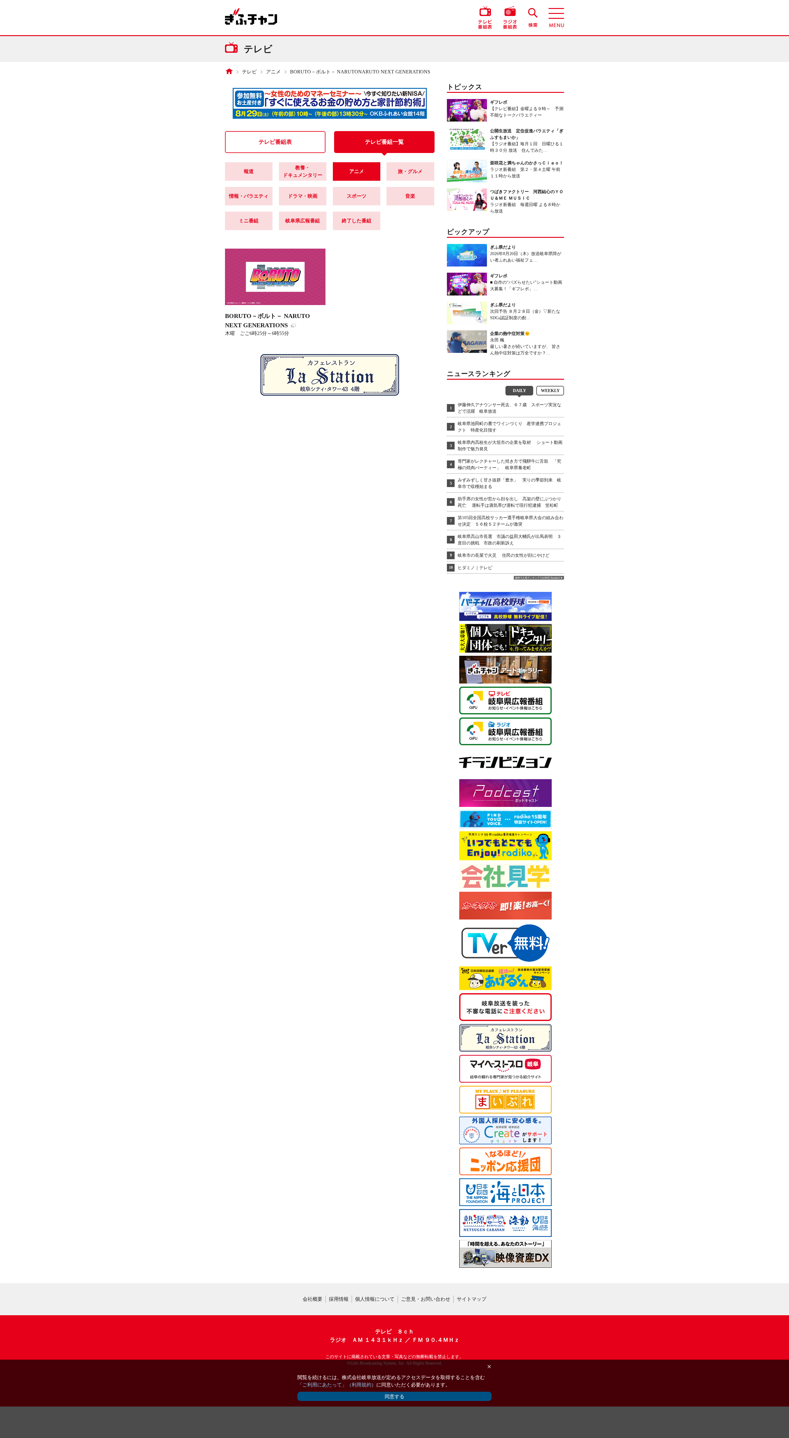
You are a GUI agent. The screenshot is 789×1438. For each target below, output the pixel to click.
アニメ (273, 71)
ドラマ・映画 (302, 196)
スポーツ (356, 196)
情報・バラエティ (248, 196)
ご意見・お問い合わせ (425, 1299)
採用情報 (339, 1299)
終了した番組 (356, 220)
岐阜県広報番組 (302, 220)
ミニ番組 (249, 220)
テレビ (249, 71)
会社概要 (312, 1299)
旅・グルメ (410, 171)
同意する (394, 1396)
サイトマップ (471, 1299)
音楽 (410, 196)
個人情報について (374, 1299)
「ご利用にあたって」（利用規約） (336, 1384)
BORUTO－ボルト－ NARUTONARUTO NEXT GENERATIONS (360, 71)
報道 (249, 171)
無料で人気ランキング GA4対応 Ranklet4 (537, 577)
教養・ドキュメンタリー (302, 171)
